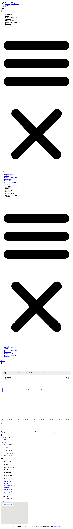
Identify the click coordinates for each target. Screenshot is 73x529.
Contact (8, 24)
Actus (7, 16)
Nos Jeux (8, 19)
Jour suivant (66, 384)
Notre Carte (9, 21)
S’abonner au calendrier (35, 390)
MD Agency (56, 527)
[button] (36, 99)
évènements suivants (42, 373)
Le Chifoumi (9, 14)
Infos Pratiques (11, 22)
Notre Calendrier (11, 17)
